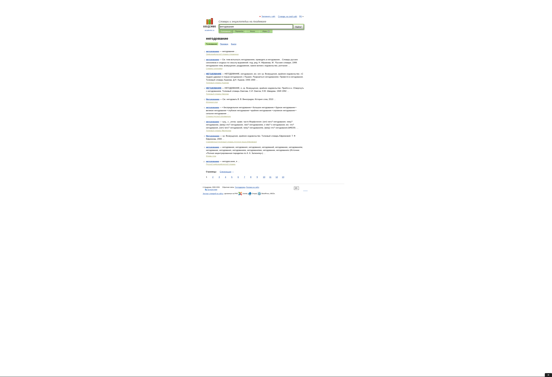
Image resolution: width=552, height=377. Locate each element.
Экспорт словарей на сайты (213, 193)
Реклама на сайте (252, 187)
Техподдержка (240, 187)
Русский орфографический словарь (220, 164)
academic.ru (209, 30)
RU (300, 17)
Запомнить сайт (268, 17)
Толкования (225, 31)
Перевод (224, 44)
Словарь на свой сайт (287, 17)
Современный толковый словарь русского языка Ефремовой (231, 142)
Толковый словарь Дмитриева (218, 131)
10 (264, 177)
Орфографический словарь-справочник (222, 54)
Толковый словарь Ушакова (217, 83)
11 (270, 177)
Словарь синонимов (214, 69)
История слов (212, 102)
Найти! (298, 27)
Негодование (212, 99)
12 (277, 177)
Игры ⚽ (266, 31)
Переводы (239, 31)
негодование (212, 51)
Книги (252, 31)
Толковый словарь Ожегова (217, 94)
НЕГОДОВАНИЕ (213, 74)
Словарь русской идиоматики (218, 116)
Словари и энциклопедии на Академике (242, 21)
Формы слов (211, 156)
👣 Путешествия (211, 189)
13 (283, 177)
